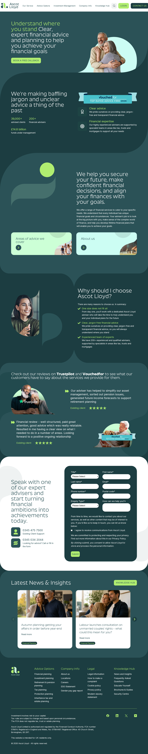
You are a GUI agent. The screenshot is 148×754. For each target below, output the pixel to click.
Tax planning (40, 690)
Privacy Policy (119, 538)
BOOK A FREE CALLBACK (26, 60)
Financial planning (42, 674)
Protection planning (43, 694)
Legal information (96, 674)
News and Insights (123, 674)
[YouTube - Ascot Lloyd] (135, 715)
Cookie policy (94, 685)
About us (65, 674)
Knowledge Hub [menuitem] (102, 6)
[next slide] (134, 619)
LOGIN (123, 6)
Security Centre (121, 694)
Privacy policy (94, 690)
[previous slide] (13, 619)
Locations (65, 678)
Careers (64, 682)
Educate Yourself (122, 685)
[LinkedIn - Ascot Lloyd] (117, 715)
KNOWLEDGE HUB (125, 582)
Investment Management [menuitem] (64, 6)
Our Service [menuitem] (28, 6)
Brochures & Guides (123, 690)
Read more (26, 634)
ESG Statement (68, 686)
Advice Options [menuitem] (43, 6)
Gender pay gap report (72, 690)
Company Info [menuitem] (85, 6)
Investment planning (44, 678)
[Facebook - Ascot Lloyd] (107, 715)
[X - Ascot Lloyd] (126, 715)
